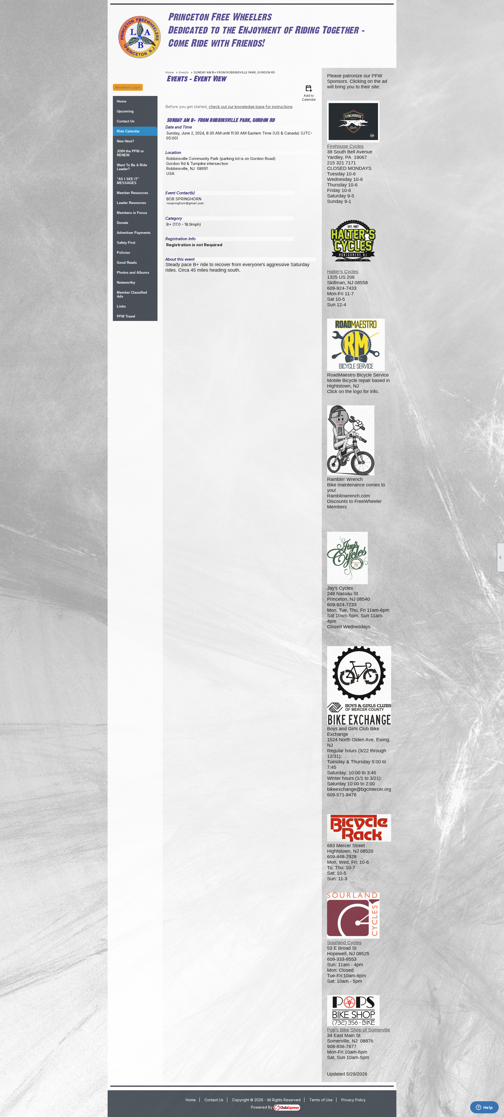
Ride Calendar (128, 131)
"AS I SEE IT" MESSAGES (128, 181)
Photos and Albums (133, 273)
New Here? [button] (125, 141)
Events (184, 72)
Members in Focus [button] (132, 213)
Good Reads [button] (127, 263)
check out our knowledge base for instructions (251, 106)
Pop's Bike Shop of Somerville (358, 1030)
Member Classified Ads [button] (132, 294)
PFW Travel (126, 316)
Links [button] (121, 306)
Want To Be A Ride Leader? (132, 167)
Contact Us (125, 121)
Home (121, 101)
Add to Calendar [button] (309, 92)
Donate (122, 223)
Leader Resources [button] (131, 203)
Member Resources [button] (132, 193)
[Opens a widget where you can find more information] (484, 1107)
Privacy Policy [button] (353, 1100)
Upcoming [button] (125, 111)
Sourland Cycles (344, 942)
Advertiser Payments (133, 233)
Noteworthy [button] (126, 282)
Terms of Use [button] (321, 1100)
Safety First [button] (126, 243)
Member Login (128, 87)
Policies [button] (123, 253)
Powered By (262, 1107)
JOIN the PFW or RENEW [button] (130, 153)
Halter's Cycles (342, 271)
